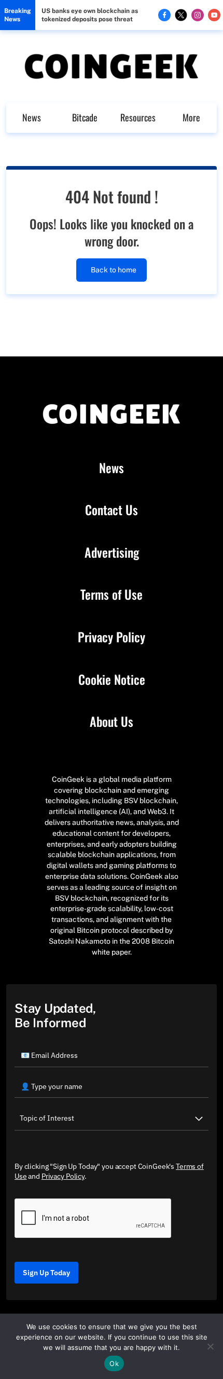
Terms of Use (111, 594)
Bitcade (84, 117)
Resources (138, 117)
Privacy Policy (111, 637)
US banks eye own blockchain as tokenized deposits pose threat (89, 15)
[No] (210, 1346)
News (31, 117)
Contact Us (111, 510)
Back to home (113, 270)
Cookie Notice (111, 679)
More (191, 117)
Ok (114, 1363)
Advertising (112, 552)
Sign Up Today (46, 1272)
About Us (111, 721)
